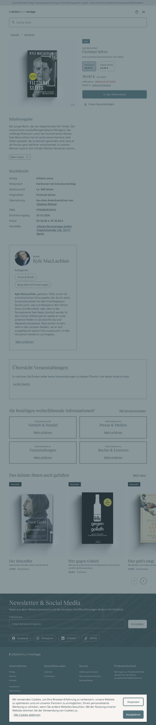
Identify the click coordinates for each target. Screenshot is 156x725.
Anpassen (133, 702)
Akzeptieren (133, 714)
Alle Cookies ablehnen (27, 715)
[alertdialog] (78, 708)
